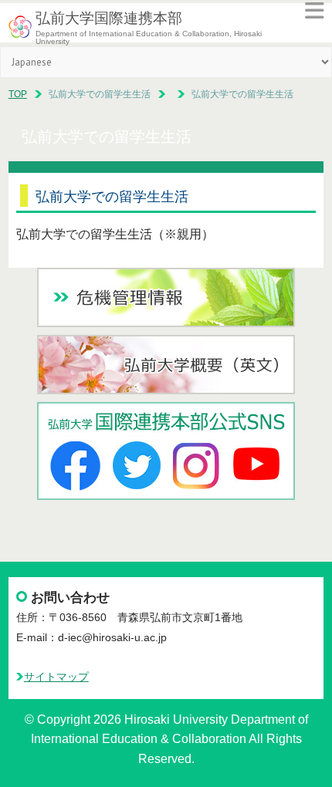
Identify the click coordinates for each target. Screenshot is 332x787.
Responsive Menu (314, 10)
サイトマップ (56, 677)
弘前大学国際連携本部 (109, 18)
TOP (17, 94)
